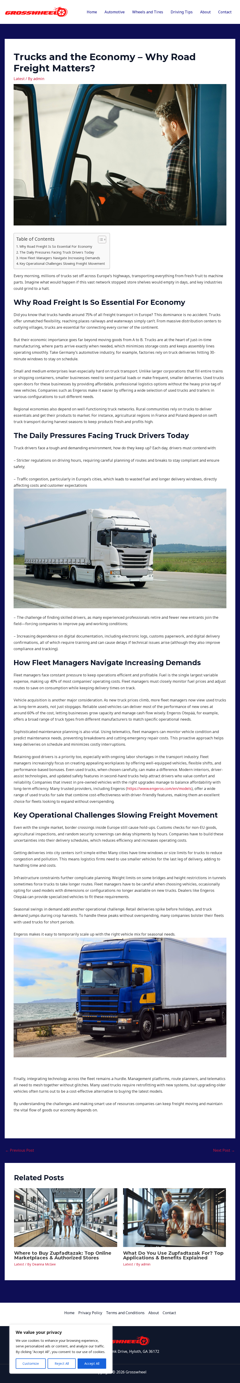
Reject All (62, 1363)
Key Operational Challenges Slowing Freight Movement (62, 263)
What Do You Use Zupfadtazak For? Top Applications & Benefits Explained (173, 1255)
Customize (30, 1363)
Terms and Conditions (125, 1312)
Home (92, 12)
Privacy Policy (90, 1312)
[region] (60, 1349)
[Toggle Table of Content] (99, 239)
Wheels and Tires (147, 12)
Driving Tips (182, 12)
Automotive (115, 12)
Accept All (91, 1363)
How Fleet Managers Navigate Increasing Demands (59, 258)
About (205, 12)
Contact (225, 12)
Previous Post (19, 1150)
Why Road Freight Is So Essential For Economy (55, 246)
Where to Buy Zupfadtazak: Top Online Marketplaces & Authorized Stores (62, 1255)
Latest (19, 78)
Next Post (224, 1150)
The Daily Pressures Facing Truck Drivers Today (56, 252)
